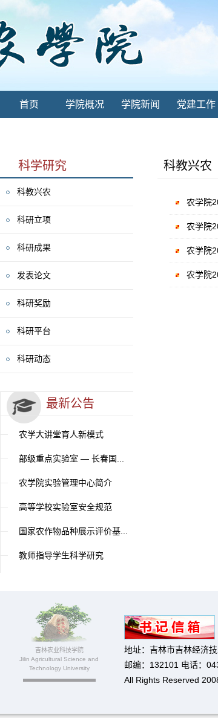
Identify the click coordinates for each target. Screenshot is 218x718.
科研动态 (34, 359)
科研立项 (34, 219)
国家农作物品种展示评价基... (73, 531)
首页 (29, 104)
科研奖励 (34, 303)
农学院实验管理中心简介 (65, 483)
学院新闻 (140, 104)
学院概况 (84, 104)
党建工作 (196, 104)
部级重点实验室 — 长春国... (71, 458)
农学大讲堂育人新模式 (61, 434)
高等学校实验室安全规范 (65, 507)
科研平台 (34, 331)
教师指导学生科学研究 (61, 555)
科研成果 (34, 247)
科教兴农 (34, 192)
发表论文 (34, 275)
